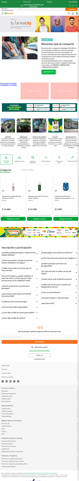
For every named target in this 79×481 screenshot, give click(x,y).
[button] (70, 6)
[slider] (39, 4)
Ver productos (5, 172)
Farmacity (4, 2)
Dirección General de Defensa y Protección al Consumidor (41, 473)
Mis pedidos (72, 9)
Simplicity (49, 2)
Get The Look (26, 2)
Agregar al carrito (13, 219)
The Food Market (73, 2)
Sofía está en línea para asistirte (39, 350)
